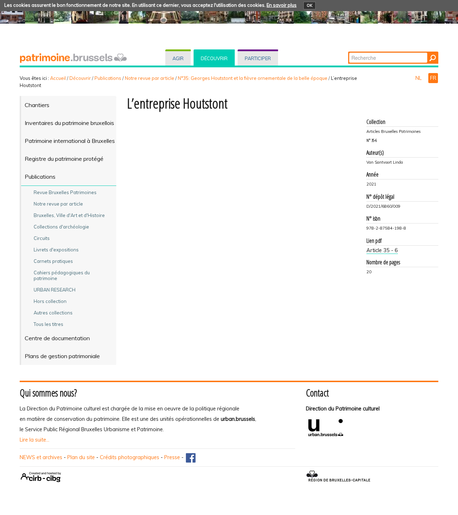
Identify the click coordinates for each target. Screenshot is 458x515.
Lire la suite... (34, 440)
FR (433, 78)
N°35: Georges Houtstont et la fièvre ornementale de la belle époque (252, 78)
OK (309, 5)
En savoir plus (282, 5)
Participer (258, 58)
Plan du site (81, 457)
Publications (107, 78)
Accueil (58, 78)
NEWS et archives (41, 457)
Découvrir (214, 58)
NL (419, 78)
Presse (172, 457)
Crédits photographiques (129, 457)
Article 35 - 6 (382, 250)
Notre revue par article (149, 78)
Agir (178, 58)
